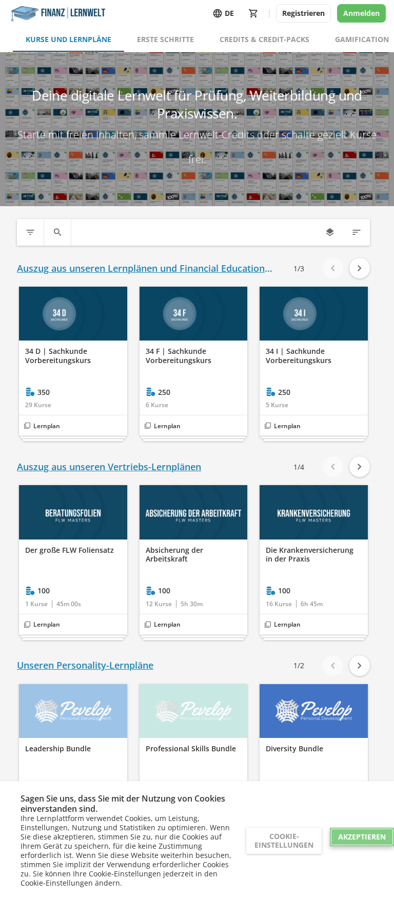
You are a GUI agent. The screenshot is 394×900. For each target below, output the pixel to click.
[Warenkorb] (253, 13)
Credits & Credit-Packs (264, 39)
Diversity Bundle (294, 748)
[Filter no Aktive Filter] (30, 232)
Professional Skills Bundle (191, 748)
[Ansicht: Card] (330, 232)
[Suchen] (57, 232)
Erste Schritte (165, 39)
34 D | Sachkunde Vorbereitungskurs (58, 356)
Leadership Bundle (58, 748)
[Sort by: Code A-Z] (356, 232)
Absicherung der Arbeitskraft (174, 555)
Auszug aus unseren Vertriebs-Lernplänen (109, 467)
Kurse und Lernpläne (68, 39)
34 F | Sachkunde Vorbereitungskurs (178, 356)
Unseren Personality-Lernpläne (85, 665)
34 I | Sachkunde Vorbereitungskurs (298, 356)
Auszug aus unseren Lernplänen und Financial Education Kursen (141, 268)
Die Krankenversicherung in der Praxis (309, 555)
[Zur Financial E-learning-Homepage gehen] (57, 13)
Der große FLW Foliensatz (69, 550)
